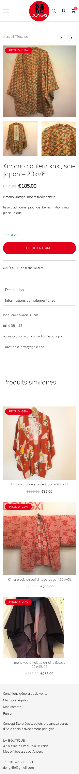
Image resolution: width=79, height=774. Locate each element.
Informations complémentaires (30, 300)
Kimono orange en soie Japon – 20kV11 (39, 484)
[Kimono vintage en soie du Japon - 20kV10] (61, 38)
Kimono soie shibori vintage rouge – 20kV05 (39, 579)
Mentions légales (15, 700)
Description (14, 289)
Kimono (27, 268)
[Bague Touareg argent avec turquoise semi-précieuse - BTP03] (71, 38)
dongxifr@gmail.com (18, 767)
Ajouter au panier (39, 248)
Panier (8, 713)
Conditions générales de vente (25, 693)
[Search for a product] (53, 11)
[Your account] (63, 10)
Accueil (8, 36)
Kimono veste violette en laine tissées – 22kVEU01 (40, 664)
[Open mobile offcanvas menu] (6, 10)
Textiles (22, 36)
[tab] (39, 290)
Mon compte (12, 707)
